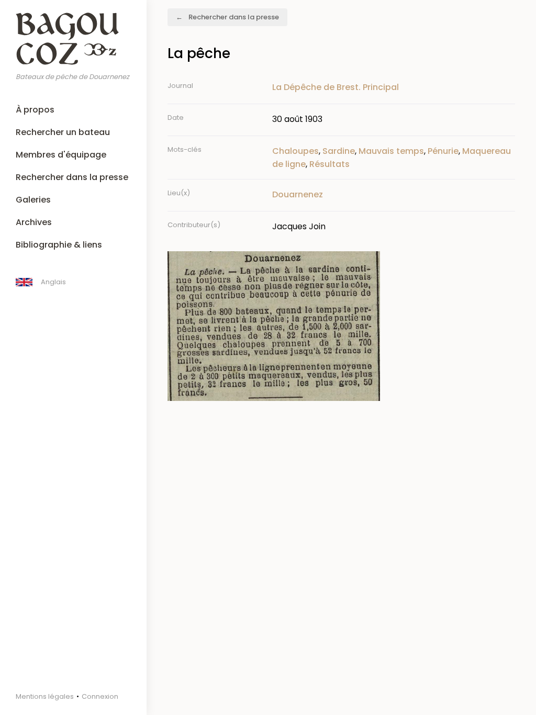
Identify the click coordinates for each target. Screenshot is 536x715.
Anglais (53, 281)
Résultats (329, 164)
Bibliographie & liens (59, 245)
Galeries (33, 200)
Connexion (100, 696)
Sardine (338, 151)
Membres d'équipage (61, 155)
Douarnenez (297, 194)
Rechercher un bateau (63, 132)
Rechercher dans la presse (72, 177)
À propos (35, 110)
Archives (34, 222)
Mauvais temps (391, 151)
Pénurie (443, 151)
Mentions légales (45, 696)
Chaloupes (295, 151)
